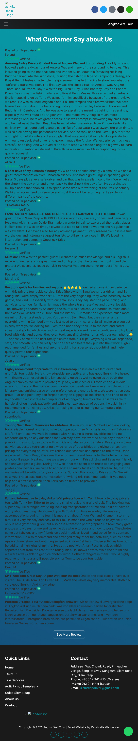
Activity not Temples (20, 686)
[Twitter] (103, 9)
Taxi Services (14, 680)
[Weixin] (129, 9)
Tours (9, 674)
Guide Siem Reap (17, 692)
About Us (12, 699)
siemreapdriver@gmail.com (99, 688)
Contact (11, 705)
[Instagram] (120, 9)
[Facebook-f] (94, 9)
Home (9, 667)
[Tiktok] (112, 9)
